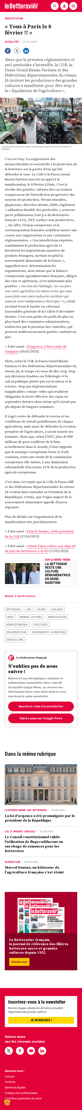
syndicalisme (15, 639)
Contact (10, 1076)
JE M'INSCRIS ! (41, 1020)
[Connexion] (64, 6)
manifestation (57, 616)
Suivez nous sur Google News (41, 718)
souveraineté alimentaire (49, 632)
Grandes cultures (31, 616)
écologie (57, 609)
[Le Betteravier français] (21, 6)
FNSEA (10, 616)
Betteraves (13, 609)
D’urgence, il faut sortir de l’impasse (35, 349)
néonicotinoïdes (17, 624)
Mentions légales (15, 1087)
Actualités (12, 41)
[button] (7, 1103)
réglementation (16, 632)
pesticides (41, 624)
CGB (29, 609)
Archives (10, 1081)
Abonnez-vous (19, 962)
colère (41, 609)
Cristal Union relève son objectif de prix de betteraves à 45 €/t (40, 549)
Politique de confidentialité (21, 1093)
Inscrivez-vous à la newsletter (41, 706)
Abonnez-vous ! (14, 1071)
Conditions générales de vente (23, 1098)
